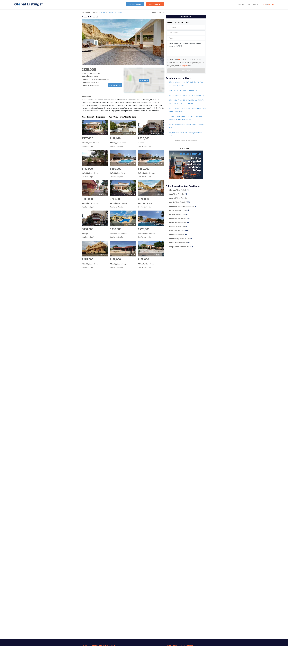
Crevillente (112, 12)
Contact (256, 4)
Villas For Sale (179, 190)
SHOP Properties (135, 4)
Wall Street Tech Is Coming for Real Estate (184, 90)
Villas (120, 12)
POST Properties (155, 4)
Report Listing (159, 12)
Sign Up (271, 4)
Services (241, 4)
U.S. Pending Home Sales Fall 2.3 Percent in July (186, 95)
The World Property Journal (188, 140)
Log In (264, 4)
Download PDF (186, 17)
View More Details (115, 85)
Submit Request (186, 71)
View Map (145, 80)
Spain (103, 12)
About (248, 4)
